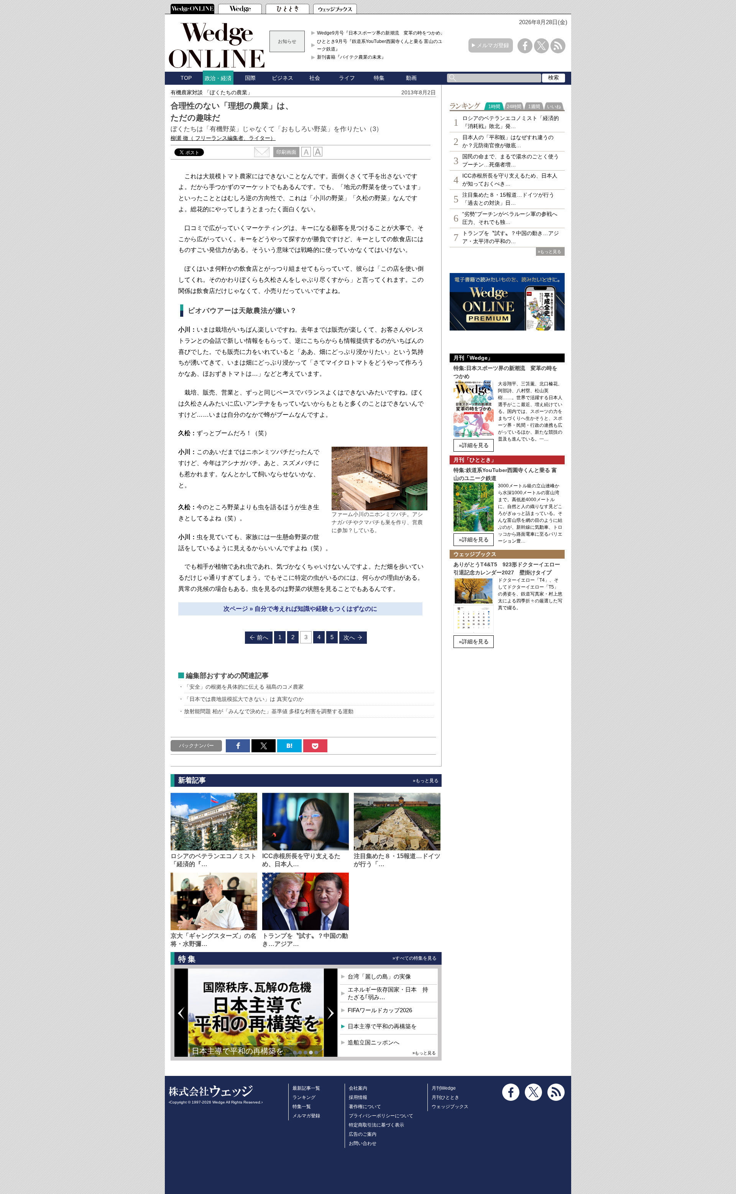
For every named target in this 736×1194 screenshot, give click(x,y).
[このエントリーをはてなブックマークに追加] (289, 746)
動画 (411, 78)
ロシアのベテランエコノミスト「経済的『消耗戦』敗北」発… (510, 122)
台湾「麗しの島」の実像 (379, 976)
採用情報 (358, 1097)
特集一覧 (301, 1106)
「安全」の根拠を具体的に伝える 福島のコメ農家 (244, 687)
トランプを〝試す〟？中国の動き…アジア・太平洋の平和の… (510, 237)
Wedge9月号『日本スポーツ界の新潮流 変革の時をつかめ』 (381, 33)
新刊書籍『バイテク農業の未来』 (351, 57)
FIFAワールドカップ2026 (380, 1010)
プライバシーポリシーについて (381, 1115)
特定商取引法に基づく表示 (376, 1125)
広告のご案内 (362, 1134)
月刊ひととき (445, 1097)
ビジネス (282, 78)
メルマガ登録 (493, 45)
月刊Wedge (444, 1088)
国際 (250, 78)
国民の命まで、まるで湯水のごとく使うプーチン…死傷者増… (510, 160)
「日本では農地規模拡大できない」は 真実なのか (244, 699)
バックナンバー (196, 745)
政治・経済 (218, 78)
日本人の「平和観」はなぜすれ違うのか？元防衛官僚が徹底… (508, 141)
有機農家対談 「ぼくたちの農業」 (212, 92)
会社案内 (358, 1088)
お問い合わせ (362, 1143)
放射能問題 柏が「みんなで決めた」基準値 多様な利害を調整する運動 (268, 711)
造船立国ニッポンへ (373, 1042)
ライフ (347, 78)
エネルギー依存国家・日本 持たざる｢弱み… (388, 993)
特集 (379, 78)
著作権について (365, 1106)
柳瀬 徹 (223, 138)
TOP (186, 78)
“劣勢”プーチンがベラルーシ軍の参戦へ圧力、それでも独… (509, 218)
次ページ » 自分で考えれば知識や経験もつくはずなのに (300, 608)
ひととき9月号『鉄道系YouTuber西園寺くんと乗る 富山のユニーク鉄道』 (382, 45)
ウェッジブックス (450, 1106)
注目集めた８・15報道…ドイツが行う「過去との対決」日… (508, 199)
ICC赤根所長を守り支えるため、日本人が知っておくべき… (509, 180)
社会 (314, 78)
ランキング (303, 1097)
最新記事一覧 (306, 1088)
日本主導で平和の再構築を (238, 1051)
